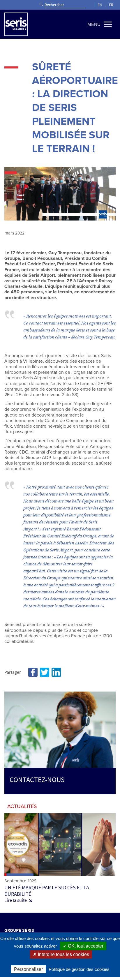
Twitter (44, 672)
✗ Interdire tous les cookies (61, 954)
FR (111, 5)
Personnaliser (28, 969)
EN (100, 5)
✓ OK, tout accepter (83, 946)
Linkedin (56, 672)
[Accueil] (16, 24)
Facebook (33, 672)
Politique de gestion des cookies (79, 969)
